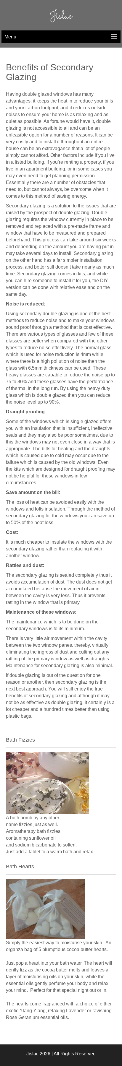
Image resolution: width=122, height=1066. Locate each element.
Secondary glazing (93, 253)
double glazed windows (47, 94)
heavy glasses (21, 374)
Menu (10, 36)
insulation (41, 428)
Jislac (61, 16)
